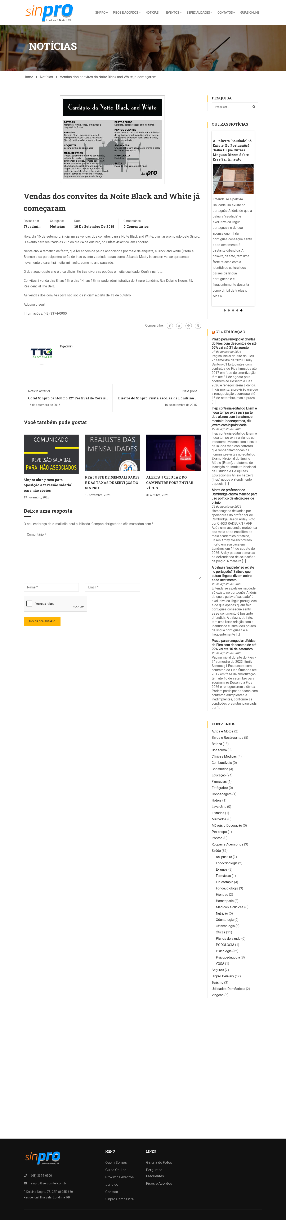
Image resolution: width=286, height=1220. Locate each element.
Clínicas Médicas (224, 756)
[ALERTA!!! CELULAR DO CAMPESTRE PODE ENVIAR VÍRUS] (173, 453)
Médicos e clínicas (229, 907)
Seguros (218, 970)
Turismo (217, 982)
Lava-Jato (219, 807)
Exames (222, 869)
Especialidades (198, 12)
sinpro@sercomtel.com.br (49, 1183)
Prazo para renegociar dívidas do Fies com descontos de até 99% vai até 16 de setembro (234, 645)
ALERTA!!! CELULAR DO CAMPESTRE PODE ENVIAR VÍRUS (169, 482)
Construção (220, 769)
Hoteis (217, 800)
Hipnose (222, 895)
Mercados (219, 819)
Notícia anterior (39, 391)
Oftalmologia (225, 926)
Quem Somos (116, 1162)
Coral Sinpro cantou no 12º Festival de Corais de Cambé (67, 400)
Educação (219, 775)
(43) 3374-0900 (41, 1176)
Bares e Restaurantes (227, 738)
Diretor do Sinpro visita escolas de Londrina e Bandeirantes (157, 400)
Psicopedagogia (228, 957)
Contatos (225, 12)
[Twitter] (179, 326)
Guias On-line (115, 1170)
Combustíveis (222, 763)
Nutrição (222, 913)
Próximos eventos (119, 1177)
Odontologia (225, 920)
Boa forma (219, 750)
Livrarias (218, 813)
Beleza (217, 744)
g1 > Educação (230, 331)
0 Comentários (136, 226)
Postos (217, 838)
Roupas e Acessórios (227, 844)
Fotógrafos (220, 788)
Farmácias (219, 782)
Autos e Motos (222, 731)
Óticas (220, 932)
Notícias (152, 12)
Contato (111, 1192)
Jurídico (111, 1184)
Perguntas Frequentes (155, 1173)
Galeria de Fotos (159, 1162)
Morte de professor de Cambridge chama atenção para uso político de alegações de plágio (234, 496)
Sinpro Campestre (119, 1199)
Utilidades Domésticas (228, 989)
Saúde (216, 851)
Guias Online (249, 12)
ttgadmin (32, 226)
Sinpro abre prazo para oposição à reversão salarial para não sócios (48, 485)
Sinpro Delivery (223, 976)
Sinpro (100, 12)
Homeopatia (225, 901)
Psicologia (224, 951)
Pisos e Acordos (125, 12)
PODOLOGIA (225, 945)
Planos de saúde (228, 939)
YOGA (220, 964)
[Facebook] (170, 326)
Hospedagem (222, 794)
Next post (189, 391)
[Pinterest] (189, 326)
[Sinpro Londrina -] (50, 12)
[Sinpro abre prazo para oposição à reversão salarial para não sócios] (51, 454)
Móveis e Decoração (227, 825)
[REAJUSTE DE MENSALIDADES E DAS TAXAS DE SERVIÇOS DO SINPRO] (112, 453)
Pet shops (219, 832)
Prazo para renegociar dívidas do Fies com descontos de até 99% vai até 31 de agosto (234, 343)
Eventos (172, 12)
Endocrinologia (226, 863)
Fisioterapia (224, 882)
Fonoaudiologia (227, 888)
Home (28, 77)
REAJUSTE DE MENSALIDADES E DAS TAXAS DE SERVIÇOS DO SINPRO (112, 482)
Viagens (218, 995)
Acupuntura (224, 857)
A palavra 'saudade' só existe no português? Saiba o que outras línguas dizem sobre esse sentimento (233, 573)
